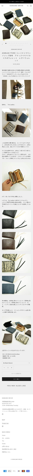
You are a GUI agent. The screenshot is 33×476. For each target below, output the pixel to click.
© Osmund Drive (16, 459)
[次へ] (30, 44)
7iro (3, 441)
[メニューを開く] (2, 5)
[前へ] (2, 44)
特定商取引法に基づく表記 (9, 449)
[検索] (28, 5)
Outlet (3, 443)
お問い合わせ (5, 446)
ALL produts (6, 438)
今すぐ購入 (16, 379)
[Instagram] (2, 414)
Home (3, 435)
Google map (5, 423)
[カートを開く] (30, 6)
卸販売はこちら (6, 452)
